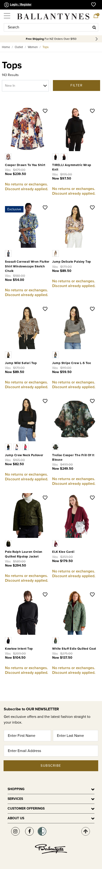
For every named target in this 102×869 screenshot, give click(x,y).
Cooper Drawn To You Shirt (25, 165)
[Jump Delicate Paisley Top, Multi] (56, 253)
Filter (76, 85)
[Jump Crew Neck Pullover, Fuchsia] (26, 446)
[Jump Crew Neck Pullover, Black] (9, 446)
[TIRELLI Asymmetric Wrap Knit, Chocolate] (64, 156)
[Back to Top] (85, 831)
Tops (45, 47)
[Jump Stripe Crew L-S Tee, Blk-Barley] (56, 354)
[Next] (97, 39)
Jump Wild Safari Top (21, 363)
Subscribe (51, 766)
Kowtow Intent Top (19, 649)
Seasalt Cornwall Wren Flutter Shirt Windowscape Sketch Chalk (27, 266)
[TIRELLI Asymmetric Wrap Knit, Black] (56, 156)
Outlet (19, 47)
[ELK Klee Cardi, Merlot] (56, 543)
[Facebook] (29, 831)
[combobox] (51, 27)
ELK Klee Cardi (63, 552)
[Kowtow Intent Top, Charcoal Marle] (9, 640)
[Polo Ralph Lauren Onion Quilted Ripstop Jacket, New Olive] (9, 543)
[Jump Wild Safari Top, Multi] (9, 354)
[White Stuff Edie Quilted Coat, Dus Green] (56, 640)
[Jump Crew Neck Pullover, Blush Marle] (18, 446)
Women (33, 47)
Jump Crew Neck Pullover (24, 455)
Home (6, 47)
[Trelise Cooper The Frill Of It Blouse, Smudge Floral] (56, 446)
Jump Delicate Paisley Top (71, 262)
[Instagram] (15, 831)
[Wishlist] (45, 111)
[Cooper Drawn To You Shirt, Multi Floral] (9, 156)
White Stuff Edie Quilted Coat (74, 649)
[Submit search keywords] (94, 27)
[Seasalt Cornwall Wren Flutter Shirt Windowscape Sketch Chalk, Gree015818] (9, 253)
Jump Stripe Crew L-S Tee (71, 363)
